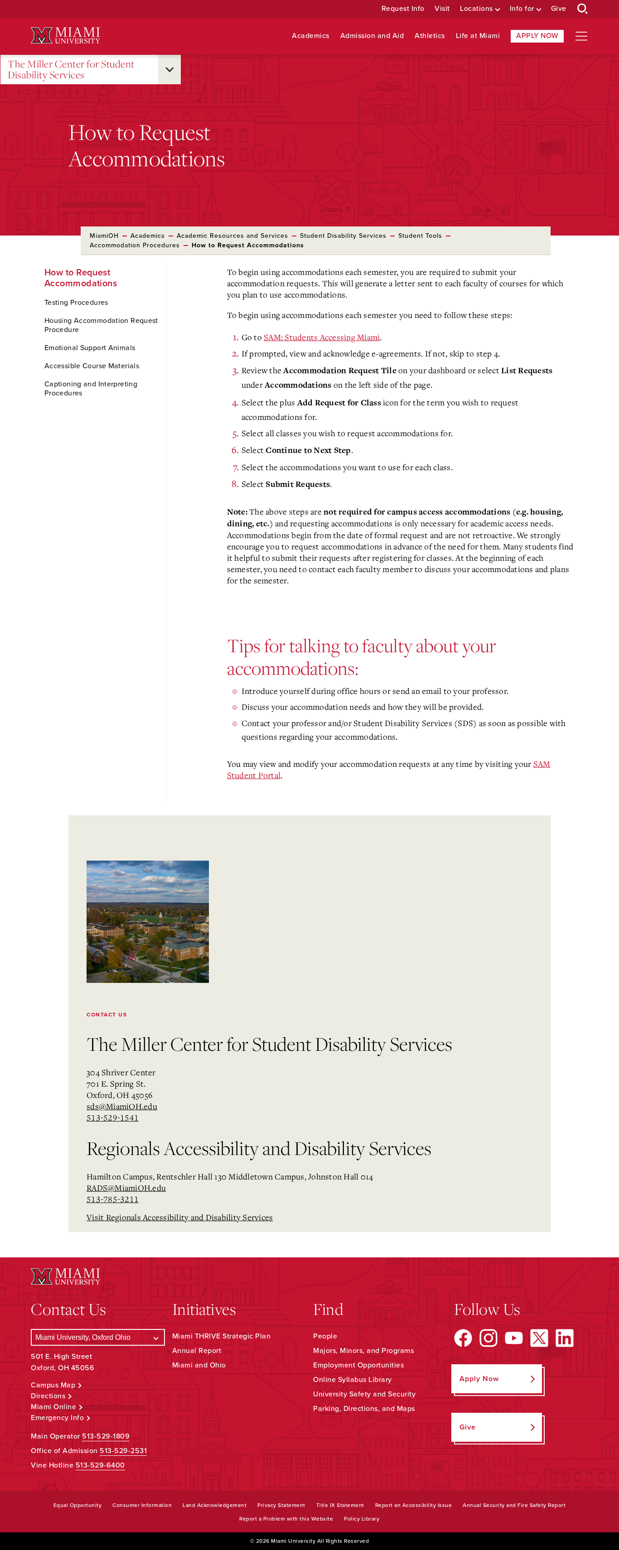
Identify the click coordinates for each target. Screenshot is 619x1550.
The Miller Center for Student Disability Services (71, 69)
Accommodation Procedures (135, 245)
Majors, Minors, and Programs (363, 1350)
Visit (442, 9)
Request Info (403, 9)
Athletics (430, 36)
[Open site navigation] (581, 36)
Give (558, 9)
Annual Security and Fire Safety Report (514, 1505)
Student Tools (420, 236)
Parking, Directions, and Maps (364, 1408)
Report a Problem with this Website (286, 1519)
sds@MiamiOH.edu (122, 1106)
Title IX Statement (340, 1505)
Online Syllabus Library (352, 1379)
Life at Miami (478, 36)
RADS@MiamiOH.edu (126, 1187)
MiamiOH (104, 236)
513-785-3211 (113, 1199)
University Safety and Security (364, 1394)
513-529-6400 (100, 1465)
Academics (310, 36)
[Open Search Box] (582, 9)
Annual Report (197, 1350)
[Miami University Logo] (65, 35)
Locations (476, 9)
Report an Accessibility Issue (413, 1505)
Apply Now (537, 35)
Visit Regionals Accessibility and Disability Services (180, 1217)
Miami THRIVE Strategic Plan (221, 1336)
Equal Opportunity (77, 1505)
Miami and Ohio (199, 1365)
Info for (522, 9)
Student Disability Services (343, 236)
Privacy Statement (281, 1505)
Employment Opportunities (358, 1365)
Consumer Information (142, 1505)
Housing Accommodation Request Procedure (101, 325)
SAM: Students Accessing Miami (322, 337)
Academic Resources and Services (232, 236)
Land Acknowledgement (215, 1505)
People (325, 1336)
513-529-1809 (106, 1436)
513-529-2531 (123, 1450)
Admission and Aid (372, 36)
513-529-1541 (113, 1117)
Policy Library (361, 1519)
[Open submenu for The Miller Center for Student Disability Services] (169, 69)
